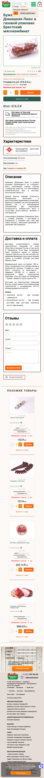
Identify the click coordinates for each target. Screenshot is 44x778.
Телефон (9, 651)
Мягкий (9, 747)
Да (16, 13)
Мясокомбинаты (30, 691)
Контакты (12, 691)
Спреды (21, 754)
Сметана (22, 756)
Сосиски (32, 706)
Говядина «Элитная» (17, 481)
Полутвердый (26, 737)
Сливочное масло (13, 754)
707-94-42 (30, 674)
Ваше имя (9, 648)
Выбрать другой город (28, 13)
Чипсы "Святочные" (17, 417)
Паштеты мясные (19, 709)
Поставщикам (20, 694)
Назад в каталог (16, 377)
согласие (15, 661)
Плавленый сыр (17, 759)
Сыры (9, 732)
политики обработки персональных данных (20, 663)
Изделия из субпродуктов (29, 711)
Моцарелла (22, 745)
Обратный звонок (32, 678)
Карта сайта (10, 694)
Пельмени (10, 720)
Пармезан (10, 735)
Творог (27, 756)
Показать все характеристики (13, 79)
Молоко (24, 759)
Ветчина (9, 714)
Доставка (20, 691)
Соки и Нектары (12, 726)
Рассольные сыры (12, 745)
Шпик (14, 714)
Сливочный (17, 735)
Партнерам (19, 687)
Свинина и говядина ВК (16, 168)
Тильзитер (21, 742)
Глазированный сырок (19, 761)
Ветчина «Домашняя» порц (19, 542)
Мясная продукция (15, 701)
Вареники (17, 720)
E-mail (8, 655)
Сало (18, 714)
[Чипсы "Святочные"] (22, 405)
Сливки (9, 761)
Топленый (10, 737)
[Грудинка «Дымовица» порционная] (22, 593)
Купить (30, 92)
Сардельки (10, 709)
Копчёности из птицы (13, 711)
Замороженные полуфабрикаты (20, 717)
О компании (10, 687)
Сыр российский (12, 742)
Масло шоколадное (13, 756)
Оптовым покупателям (14, 698)
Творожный (25, 735)
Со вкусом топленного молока (22, 740)
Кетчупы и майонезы (24, 726)
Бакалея (10, 724)
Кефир (30, 759)
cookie (33, 766)
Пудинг (9, 759)
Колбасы (9, 704)
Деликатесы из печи (13, 706)
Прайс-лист (30, 687)
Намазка (22, 714)
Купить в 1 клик (22, 99)
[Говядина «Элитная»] (22, 468)
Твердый (9, 740)
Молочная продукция (16, 751)
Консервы (23, 729)
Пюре (8, 729)
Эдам (27, 745)
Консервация (15, 729)
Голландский (18, 737)
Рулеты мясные (25, 706)
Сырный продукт (17, 747)
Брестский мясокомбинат (27, 74)
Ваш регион (10, 658)
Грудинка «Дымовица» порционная (18, 606)
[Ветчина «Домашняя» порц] (22, 530)
